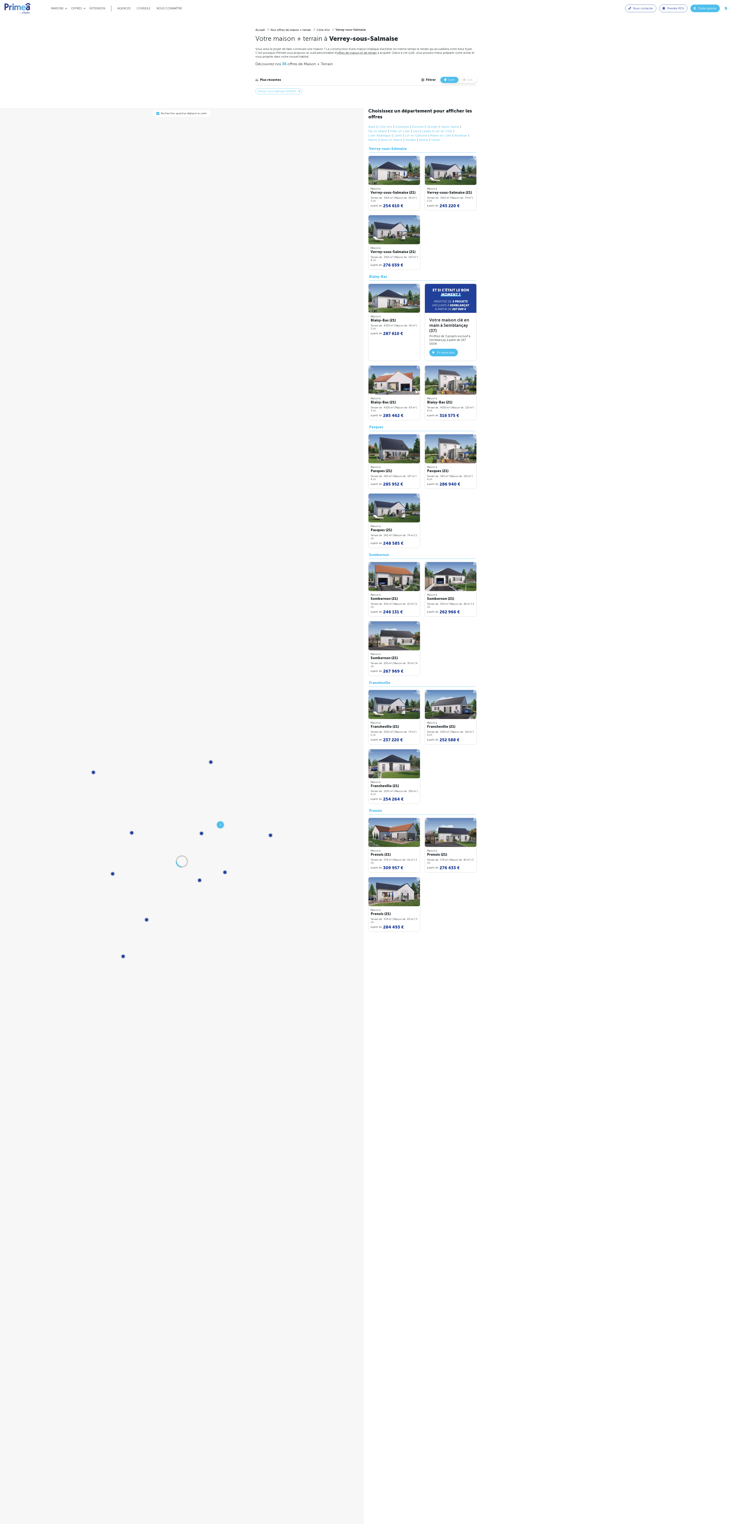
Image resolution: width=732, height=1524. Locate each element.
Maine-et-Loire (440, 135)
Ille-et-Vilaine (377, 131)
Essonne (418, 127)
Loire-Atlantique (379, 135)
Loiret (398, 135)
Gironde (432, 127)
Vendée (410, 140)
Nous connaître (169, 8)
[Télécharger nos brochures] (726, 8)
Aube (371, 127)
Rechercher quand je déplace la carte (184, 113)
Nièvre (372, 140)
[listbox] (268, 79)
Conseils (143, 8)
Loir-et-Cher (443, 131)
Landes (426, 131)
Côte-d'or (385, 127)
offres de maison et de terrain (357, 53)
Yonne (435, 140)
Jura (416, 131)
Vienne (423, 140)
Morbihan (460, 135)
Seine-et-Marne (391, 140)
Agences (124, 8)
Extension (97, 8)
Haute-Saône (450, 127)
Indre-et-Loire (400, 131)
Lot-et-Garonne (416, 135)
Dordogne (402, 127)
